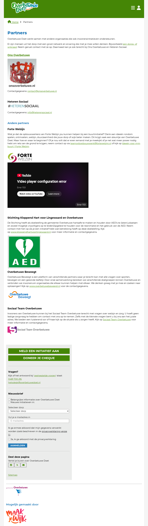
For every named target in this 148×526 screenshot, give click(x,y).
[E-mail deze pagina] (23, 465)
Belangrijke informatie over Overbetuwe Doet (35, 399)
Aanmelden (17, 445)
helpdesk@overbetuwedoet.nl (24, 382)
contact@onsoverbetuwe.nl (42, 91)
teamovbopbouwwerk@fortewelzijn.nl (90, 143)
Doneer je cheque (39, 358)
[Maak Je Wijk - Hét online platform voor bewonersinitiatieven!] (16, 516)
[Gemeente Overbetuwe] (17, 490)
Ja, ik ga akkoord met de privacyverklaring (33, 439)
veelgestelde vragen (45, 375)
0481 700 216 (15, 379)
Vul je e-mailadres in (19, 417)
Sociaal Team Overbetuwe (117, 319)
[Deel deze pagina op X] (17, 465)
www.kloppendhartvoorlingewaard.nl (31, 232)
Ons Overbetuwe (19, 55)
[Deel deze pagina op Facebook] (11, 465)
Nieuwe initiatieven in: (23, 402)
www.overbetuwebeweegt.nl (44, 286)
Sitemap (12, 475)
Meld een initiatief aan (39, 351)
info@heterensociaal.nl (39, 112)
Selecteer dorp (16, 407)
